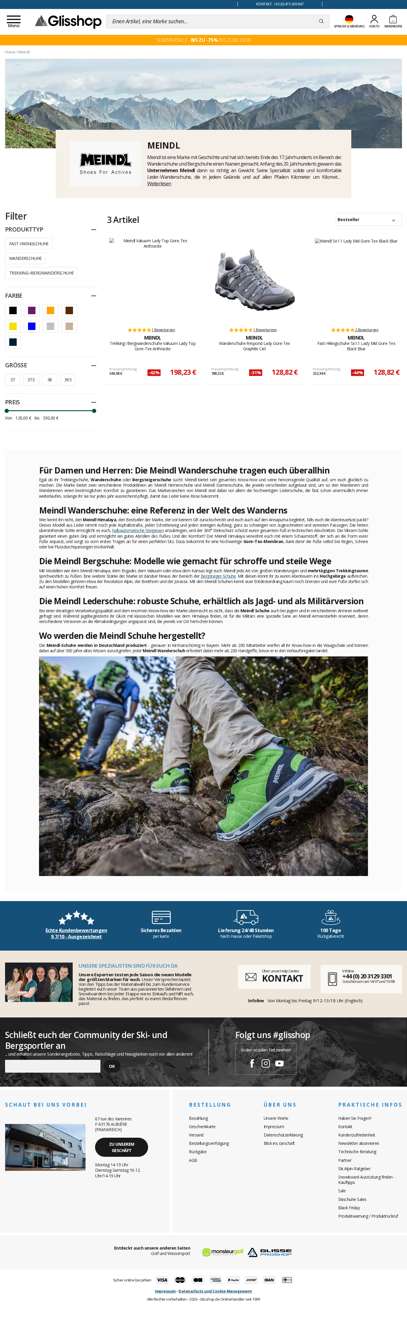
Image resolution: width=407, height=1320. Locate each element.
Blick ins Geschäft (279, 1143)
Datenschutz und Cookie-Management (215, 1291)
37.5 (31, 380)
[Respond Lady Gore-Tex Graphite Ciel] (254, 280)
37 (12, 380)
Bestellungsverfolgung (209, 1143)
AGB (193, 1160)
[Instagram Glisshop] (266, 1064)
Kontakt (345, 1126)
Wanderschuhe (25, 258)
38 (49, 380)
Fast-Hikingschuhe (29, 243)
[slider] (6, 411)
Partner (345, 1160)
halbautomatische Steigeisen (138, 530)
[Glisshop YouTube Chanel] (279, 1064)
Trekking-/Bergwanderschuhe (41, 273)
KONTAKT (282, 978)
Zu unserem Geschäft (121, 1147)
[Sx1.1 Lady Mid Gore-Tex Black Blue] (356, 280)
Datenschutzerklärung (283, 1135)
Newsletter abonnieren (358, 1143)
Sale (342, 1190)
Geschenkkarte (202, 1126)
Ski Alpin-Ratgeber (354, 1168)
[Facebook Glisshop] (252, 1064)
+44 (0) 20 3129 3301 (367, 976)
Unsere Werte (276, 1118)
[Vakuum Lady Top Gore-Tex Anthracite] (152, 280)
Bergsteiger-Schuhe (218, 576)
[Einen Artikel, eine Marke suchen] (321, 21)
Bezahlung (198, 1118)
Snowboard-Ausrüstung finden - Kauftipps (366, 1179)
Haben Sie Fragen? (355, 1118)
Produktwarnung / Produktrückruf (368, 1216)
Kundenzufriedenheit (356, 1135)
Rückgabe (197, 1151)
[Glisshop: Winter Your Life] (68, 21)
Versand (196, 1135)
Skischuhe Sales (352, 1199)
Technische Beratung (357, 1151)
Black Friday (349, 1207)
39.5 (68, 380)
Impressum (274, 1126)
